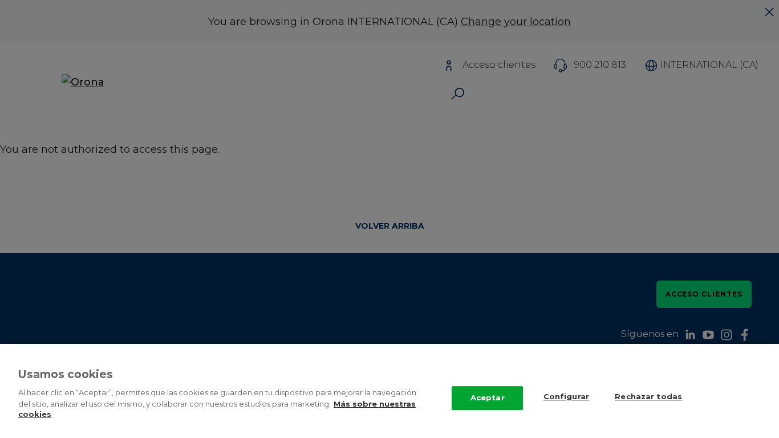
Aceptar (487, 397)
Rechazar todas (648, 396)
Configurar (566, 396)
